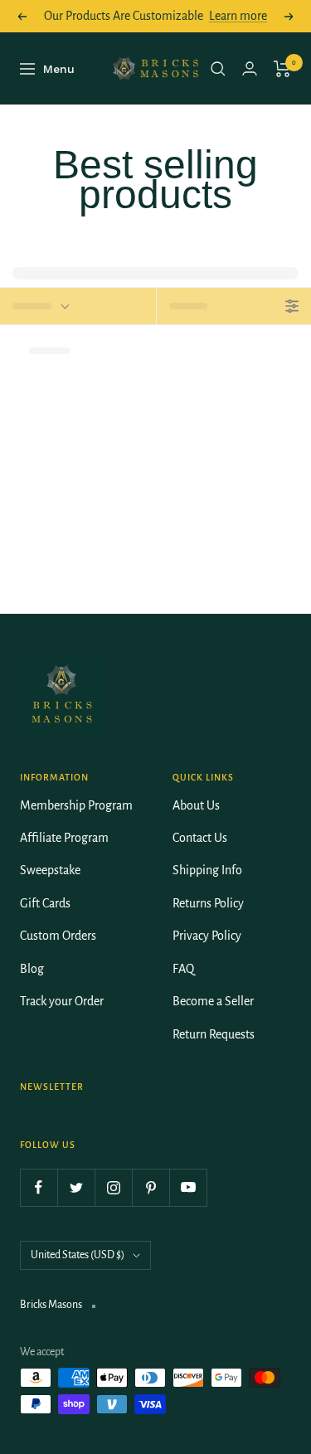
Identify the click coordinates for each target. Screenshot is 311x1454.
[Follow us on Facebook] (38, 1187)
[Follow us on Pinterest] (150, 1187)
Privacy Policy (207, 935)
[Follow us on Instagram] (113, 1187)
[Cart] (282, 69)
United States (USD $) (77, 1255)
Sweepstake (50, 870)
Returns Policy (208, 903)
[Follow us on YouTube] (188, 1187)
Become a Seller (213, 1001)
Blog (32, 968)
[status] (78, 306)
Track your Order (62, 1001)
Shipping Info (207, 870)
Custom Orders (58, 935)
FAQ (183, 968)
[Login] (249, 68)
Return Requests (214, 1034)
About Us (196, 805)
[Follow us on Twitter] (76, 1187)
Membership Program (76, 805)
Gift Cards (45, 903)
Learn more (238, 15)
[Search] (218, 68)
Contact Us (200, 837)
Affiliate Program (64, 837)
